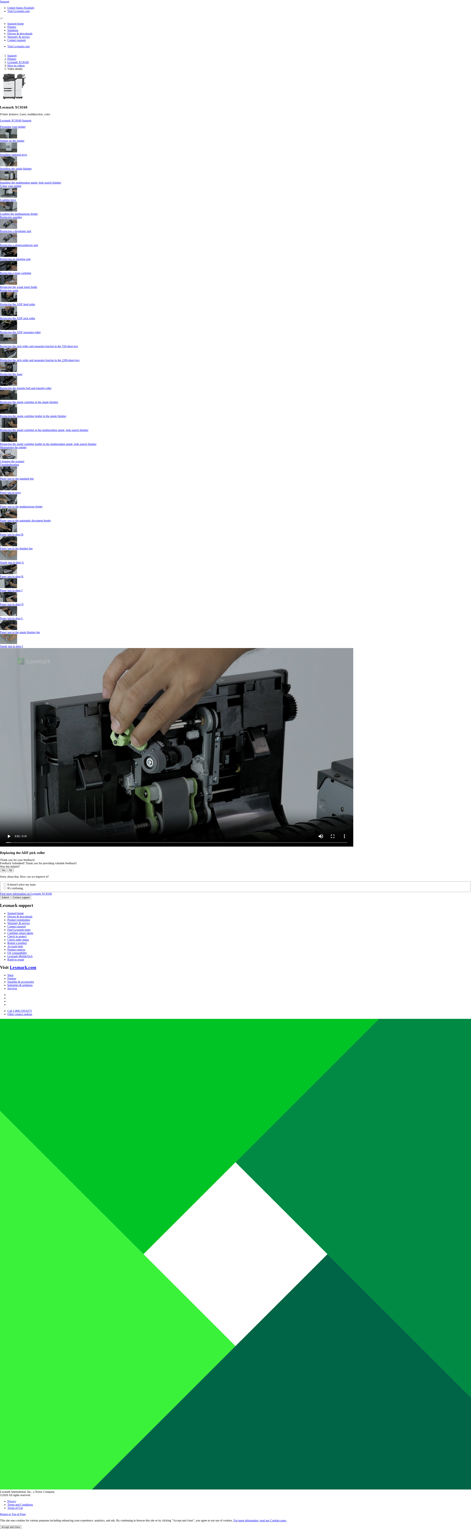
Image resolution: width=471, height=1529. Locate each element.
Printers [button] (11, 26)
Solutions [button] (12, 30)
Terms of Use (15, 1508)
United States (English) (20, 7)
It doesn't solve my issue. (21, 884)
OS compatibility (17, 952)
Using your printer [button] (10, 186)
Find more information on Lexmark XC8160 (26, 893)
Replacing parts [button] (9, 290)
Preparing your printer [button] (13, 126)
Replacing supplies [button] (11, 217)
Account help (15, 946)
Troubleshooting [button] (9, 464)
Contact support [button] (16, 40)
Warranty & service (18, 923)
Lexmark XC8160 (18, 62)
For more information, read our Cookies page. (260, 1520)
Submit (5, 897)
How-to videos (16, 65)
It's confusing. (15, 888)
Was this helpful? (10, 866)
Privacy (11, 1501)
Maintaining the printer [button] (13, 447)
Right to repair (15, 959)
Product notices (16, 949)
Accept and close (10, 1527)
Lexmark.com (23, 967)
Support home (15, 913)
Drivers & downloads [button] (19, 33)
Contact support (21, 897)
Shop (10, 975)
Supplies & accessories (20, 981)
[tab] (235, 127)
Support (12, 55)
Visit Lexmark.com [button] (18, 11)
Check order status (18, 939)
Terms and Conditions (20, 1504)
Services (12, 988)
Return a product (17, 943)
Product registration (18, 919)
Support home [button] (15, 23)
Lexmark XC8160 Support (15, 120)
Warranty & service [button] (18, 36)
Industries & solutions (20, 985)
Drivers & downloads (19, 916)
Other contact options (19, 1014)
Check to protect (16, 936)
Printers (11, 58)
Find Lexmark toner (19, 929)
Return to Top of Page (13, 1514)
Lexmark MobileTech (20, 956)
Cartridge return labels (20, 933)
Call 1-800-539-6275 (19, 1010)
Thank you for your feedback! (17, 859)
